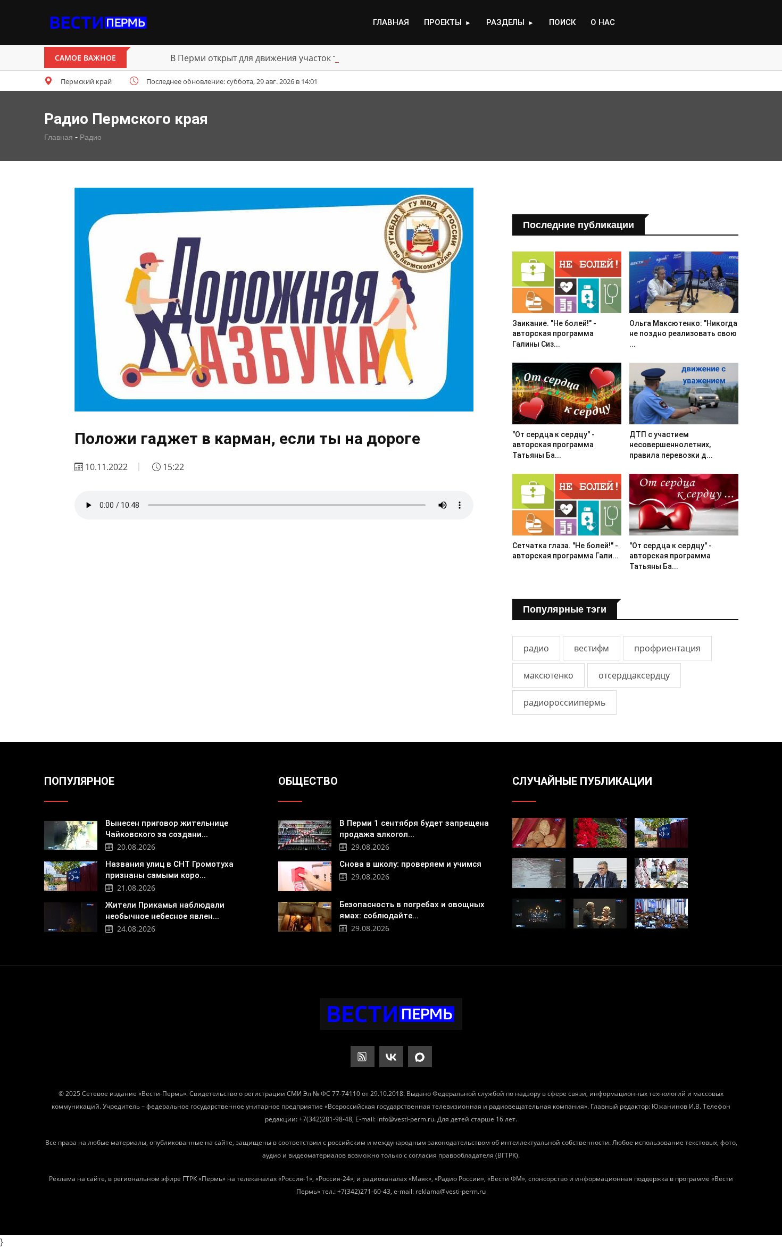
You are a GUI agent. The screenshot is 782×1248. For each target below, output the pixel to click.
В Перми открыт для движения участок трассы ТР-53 (278, 58)
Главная (391, 22)
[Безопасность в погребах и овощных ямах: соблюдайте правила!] (304, 915)
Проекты (447, 22)
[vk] (391, 1056)
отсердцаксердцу (634, 675)
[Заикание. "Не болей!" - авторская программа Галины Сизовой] (566, 282)
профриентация (667, 648)
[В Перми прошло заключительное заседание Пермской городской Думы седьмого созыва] (661, 913)
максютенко (548, 675)
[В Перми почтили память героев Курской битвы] (600, 833)
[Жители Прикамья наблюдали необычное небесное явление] (70, 916)
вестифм (591, 648)
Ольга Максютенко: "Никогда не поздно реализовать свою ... (683, 333)
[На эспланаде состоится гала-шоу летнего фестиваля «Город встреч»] (538, 913)
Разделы (510, 22)
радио (536, 648)
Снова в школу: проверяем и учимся (410, 864)
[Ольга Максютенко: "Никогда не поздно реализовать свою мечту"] (683, 282)
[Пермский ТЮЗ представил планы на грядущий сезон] (600, 913)
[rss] (363, 1056)
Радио (91, 137)
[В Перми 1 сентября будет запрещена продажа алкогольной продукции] (304, 834)
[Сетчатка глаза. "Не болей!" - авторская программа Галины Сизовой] (566, 504)
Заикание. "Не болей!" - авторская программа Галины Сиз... (554, 333)
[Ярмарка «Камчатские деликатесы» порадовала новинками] (538, 833)
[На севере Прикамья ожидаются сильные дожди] (538, 873)
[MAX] (420, 1056)
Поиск (562, 22)
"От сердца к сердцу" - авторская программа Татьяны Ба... (553, 444)
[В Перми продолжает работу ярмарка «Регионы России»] (661, 873)
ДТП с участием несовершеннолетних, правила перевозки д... (671, 444)
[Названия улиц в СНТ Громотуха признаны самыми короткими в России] (70, 875)
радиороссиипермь (564, 702)
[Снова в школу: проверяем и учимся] (304, 875)
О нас (602, 22)
